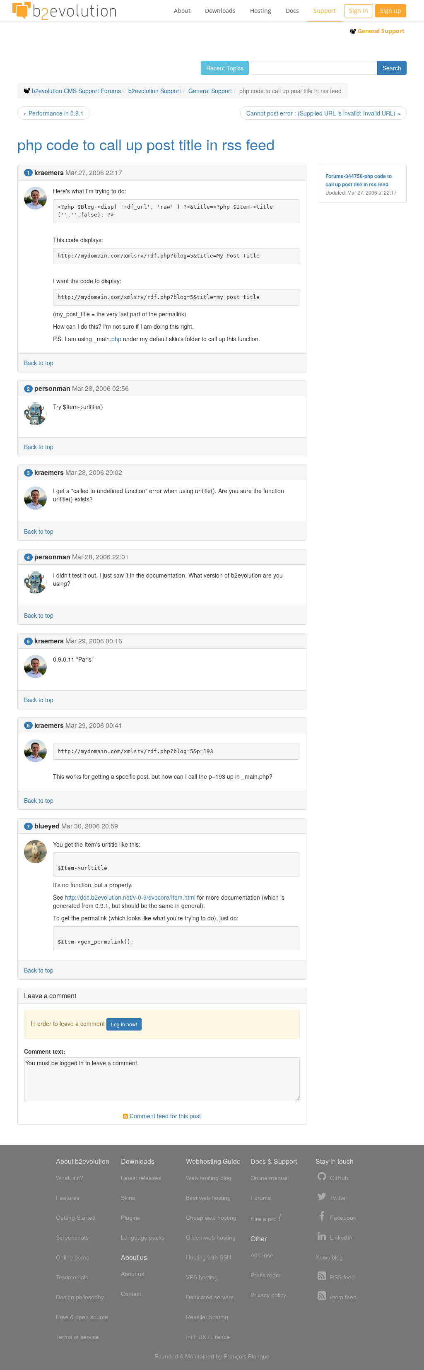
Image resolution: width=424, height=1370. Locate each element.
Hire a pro (266, 1218)
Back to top (38, 363)
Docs (292, 10)
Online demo (72, 1257)
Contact (131, 1294)
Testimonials (72, 1277)
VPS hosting (202, 1277)
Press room (266, 1275)
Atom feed (342, 1297)
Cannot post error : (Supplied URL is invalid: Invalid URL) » (323, 113)
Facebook (342, 1217)
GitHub (338, 1178)
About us (132, 1274)
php (116, 339)
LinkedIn (340, 1237)
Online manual (270, 1178)
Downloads (220, 10)
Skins (128, 1197)
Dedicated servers (210, 1297)
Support (324, 10)
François (235, 1356)
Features (68, 1197)
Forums (261, 1197)
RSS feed (341, 1277)
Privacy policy (268, 1295)
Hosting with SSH (208, 1257)
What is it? (69, 1178)
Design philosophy (80, 1297)
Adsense (262, 1255)
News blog (329, 1257)
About (182, 10)
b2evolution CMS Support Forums (76, 91)
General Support (380, 31)
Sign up (390, 10)
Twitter (337, 1197)
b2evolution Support (154, 91)
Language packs (142, 1237)
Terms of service (77, 1337)
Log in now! (124, 1024)
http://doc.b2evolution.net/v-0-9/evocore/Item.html (130, 897)
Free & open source (82, 1317)
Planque (259, 1356)
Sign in (358, 10)
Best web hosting (208, 1197)
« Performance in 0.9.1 (54, 113)
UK (202, 1337)
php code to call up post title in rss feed (146, 143)
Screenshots (72, 1237)
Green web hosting (211, 1237)
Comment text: (44, 1051)
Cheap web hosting (211, 1217)
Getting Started (76, 1217)
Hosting (260, 10)
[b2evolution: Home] (64, 10)
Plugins (130, 1217)
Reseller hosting (207, 1317)
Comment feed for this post (164, 1116)
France (220, 1337)
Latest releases (141, 1178)
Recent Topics (224, 68)
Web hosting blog (208, 1178)
